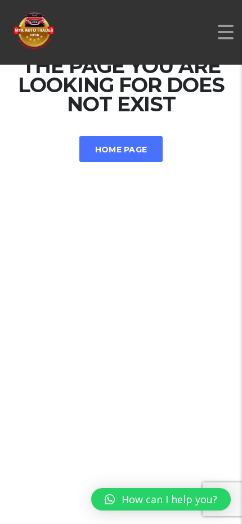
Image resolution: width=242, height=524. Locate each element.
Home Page (121, 149)
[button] (161, 499)
